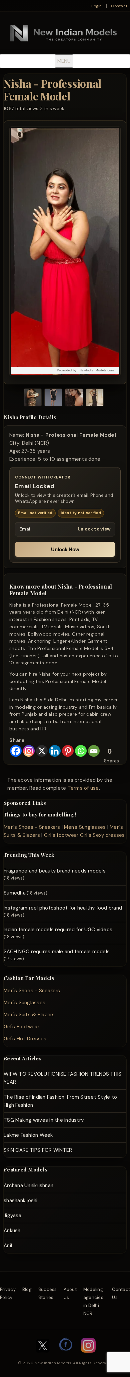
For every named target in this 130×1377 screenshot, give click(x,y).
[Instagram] (29, 751)
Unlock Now (65, 549)
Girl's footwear (61, 835)
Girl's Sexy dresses (102, 835)
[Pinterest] (68, 751)
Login (96, 6)
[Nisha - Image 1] (33, 398)
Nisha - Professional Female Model (52, 89)
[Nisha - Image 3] (74, 398)
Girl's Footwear (21, 1026)
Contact (119, 6)
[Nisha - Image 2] (53, 398)
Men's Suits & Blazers (29, 1014)
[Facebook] (16, 751)
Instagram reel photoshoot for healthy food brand (63, 908)
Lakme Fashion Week (28, 1135)
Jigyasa (12, 1215)
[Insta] (88, 1356)
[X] (42, 751)
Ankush (12, 1230)
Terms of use (83, 788)
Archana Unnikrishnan (28, 1185)
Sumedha (15, 893)
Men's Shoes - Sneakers (32, 827)
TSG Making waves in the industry (44, 1120)
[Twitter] (43, 1356)
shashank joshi (21, 1200)
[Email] (94, 751)
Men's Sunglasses (85, 827)
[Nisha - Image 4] (95, 398)
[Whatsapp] (81, 751)
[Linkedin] (55, 751)
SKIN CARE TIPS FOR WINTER (38, 1150)
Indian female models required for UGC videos (58, 929)
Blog (27, 1289)
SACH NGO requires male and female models (57, 951)
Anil (8, 1245)
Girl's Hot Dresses (25, 1038)
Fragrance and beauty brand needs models (55, 871)
